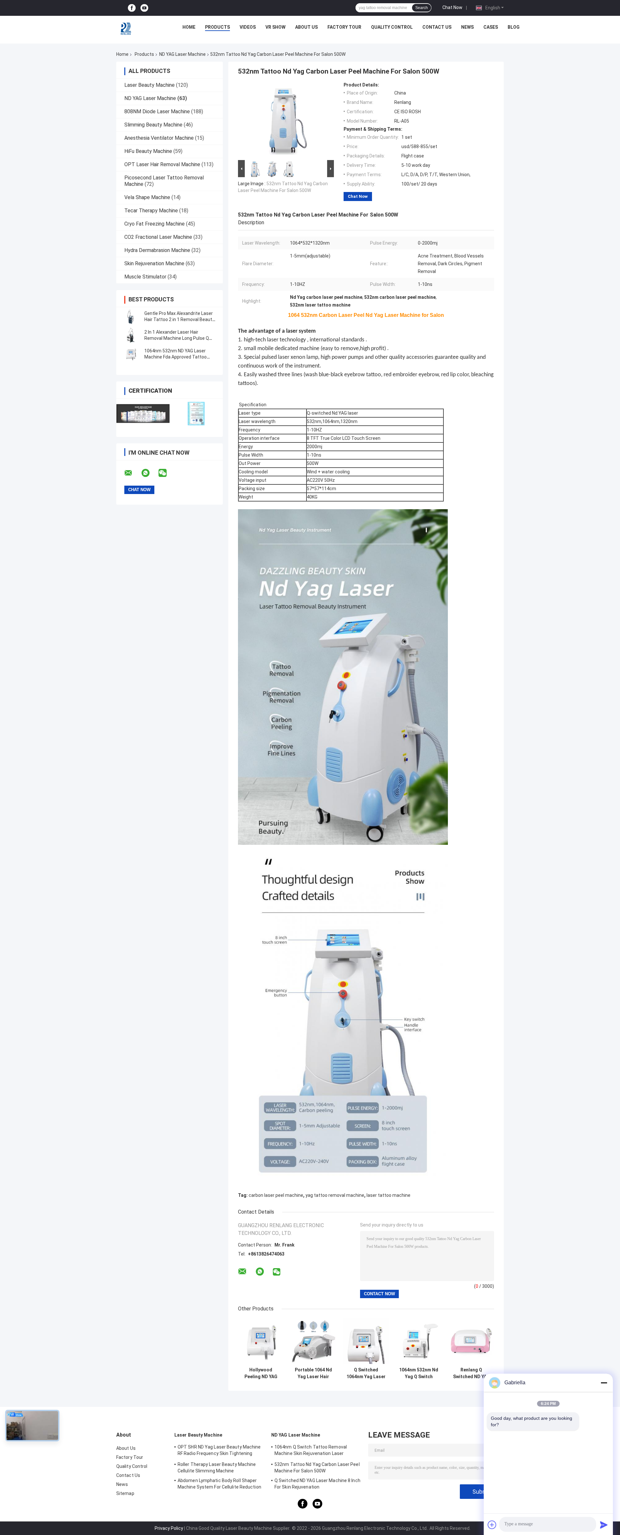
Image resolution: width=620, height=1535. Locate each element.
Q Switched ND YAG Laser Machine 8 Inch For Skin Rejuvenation (317, 1484)
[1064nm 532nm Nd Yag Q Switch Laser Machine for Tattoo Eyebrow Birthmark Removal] (418, 1341)
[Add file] (492, 1525)
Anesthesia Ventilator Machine (159, 138)
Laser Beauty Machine (149, 85)
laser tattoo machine (388, 1195)
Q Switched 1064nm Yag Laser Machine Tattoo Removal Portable (366, 1373)
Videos (248, 27)
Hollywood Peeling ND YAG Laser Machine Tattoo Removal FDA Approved (260, 1373)
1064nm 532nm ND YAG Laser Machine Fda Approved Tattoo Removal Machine (175, 357)
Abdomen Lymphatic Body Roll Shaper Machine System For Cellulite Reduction (219, 1484)
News (467, 27)
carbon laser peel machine (276, 1195)
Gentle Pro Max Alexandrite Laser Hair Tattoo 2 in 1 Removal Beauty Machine (179, 319)
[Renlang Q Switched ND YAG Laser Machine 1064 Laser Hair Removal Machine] (471, 1341)
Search (421, 7)
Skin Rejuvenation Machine (154, 263)
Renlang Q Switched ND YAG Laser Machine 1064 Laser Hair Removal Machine (471, 1373)
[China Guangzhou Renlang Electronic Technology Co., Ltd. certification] (143, 413)
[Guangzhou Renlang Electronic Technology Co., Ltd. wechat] (167, 473)
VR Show (275, 27)
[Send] (604, 1525)
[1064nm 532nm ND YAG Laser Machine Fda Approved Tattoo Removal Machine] (131, 354)
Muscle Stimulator (145, 277)
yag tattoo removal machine (334, 1195)
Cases (490, 27)
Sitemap (125, 1493)
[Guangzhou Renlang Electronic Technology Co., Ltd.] (126, 28)
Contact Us (436, 27)
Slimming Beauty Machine (153, 125)
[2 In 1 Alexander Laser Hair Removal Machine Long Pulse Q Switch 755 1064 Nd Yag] (131, 335)
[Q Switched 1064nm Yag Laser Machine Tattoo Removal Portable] (366, 1341)
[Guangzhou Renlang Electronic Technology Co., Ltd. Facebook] (132, 8)
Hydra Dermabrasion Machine (157, 250)
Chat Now (452, 7)
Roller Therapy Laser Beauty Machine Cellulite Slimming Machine (217, 1467)
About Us (306, 27)
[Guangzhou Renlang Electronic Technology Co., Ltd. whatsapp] (149, 473)
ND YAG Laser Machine (182, 54)
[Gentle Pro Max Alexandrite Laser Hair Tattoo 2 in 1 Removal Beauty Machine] (131, 316)
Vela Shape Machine (147, 197)
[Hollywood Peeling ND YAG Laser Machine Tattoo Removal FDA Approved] (261, 1341)
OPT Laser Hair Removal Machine (162, 164)
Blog (514, 27)
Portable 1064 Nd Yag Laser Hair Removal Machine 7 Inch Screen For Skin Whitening (313, 1373)
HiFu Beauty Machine (148, 151)
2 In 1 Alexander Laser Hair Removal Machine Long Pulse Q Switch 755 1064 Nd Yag (176, 338)
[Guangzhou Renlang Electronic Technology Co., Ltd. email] (132, 473)
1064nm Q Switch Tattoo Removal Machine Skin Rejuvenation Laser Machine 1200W (310, 1451)
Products (217, 27)
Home (188, 27)
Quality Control (392, 27)
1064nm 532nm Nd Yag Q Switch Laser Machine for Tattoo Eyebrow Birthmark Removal (418, 1373)
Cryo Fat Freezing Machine (154, 224)
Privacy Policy (169, 1528)
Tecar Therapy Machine (151, 210)
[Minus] (604, 1383)
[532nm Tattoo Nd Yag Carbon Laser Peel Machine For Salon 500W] (283, 120)
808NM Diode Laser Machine (157, 111)
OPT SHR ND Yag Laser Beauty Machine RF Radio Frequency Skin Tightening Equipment (219, 1451)
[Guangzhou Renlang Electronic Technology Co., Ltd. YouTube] (144, 8)
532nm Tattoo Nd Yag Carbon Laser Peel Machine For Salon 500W (317, 1467)
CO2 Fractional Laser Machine (158, 237)
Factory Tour (344, 27)
